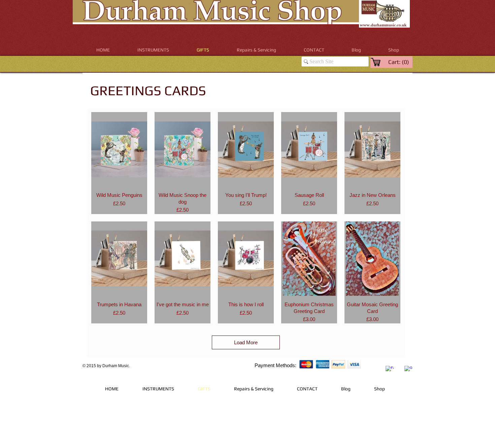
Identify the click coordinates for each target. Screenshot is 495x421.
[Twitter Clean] (399, 365)
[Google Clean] (408, 370)
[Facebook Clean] (390, 370)
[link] (399, 62)
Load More (246, 342)
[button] (153, 50)
